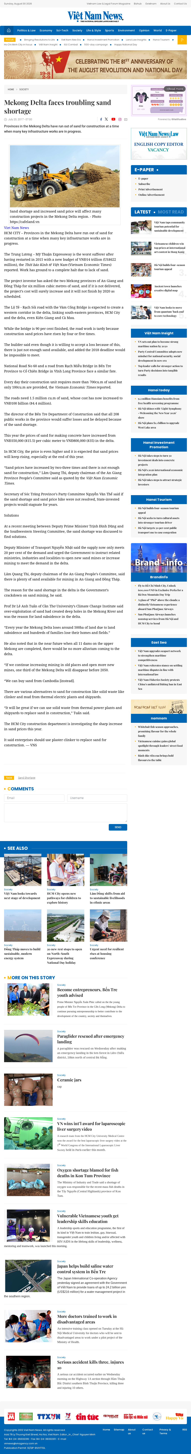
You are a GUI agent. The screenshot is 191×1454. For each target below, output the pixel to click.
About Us (165, 3)
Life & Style (93, 30)
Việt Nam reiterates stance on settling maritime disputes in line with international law (160, 670)
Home (11, 89)
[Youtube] (113, 119)
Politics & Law (26, 30)
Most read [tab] (171, 212)
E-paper (144, 170)
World (158, 30)
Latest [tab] (143, 212)
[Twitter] (106, 119)
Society (77, 30)
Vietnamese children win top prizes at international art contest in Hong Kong (169, 248)
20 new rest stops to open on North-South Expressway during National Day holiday (64, 955)
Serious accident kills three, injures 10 (90, 1364)
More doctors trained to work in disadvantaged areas (87, 1319)
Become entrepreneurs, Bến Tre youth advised (87, 992)
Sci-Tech (62, 30)
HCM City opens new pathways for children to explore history (64, 897)
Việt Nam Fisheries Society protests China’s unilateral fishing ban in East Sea (160, 684)
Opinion (144, 30)
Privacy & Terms (165, 1431)
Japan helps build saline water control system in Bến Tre (85, 1268)
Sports (109, 30)
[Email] (125, 119)
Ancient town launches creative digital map (167, 288)
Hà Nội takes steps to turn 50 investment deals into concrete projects (156, 460)
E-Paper (171, 30)
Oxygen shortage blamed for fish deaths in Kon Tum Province (87, 1172)
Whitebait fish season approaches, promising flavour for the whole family (158, 731)
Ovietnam (150, 3)
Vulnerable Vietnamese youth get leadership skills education (88, 1218)
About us (132, 1431)
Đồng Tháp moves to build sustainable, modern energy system (22, 953)
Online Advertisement (151, 194)
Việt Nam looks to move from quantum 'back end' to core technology (169, 312)
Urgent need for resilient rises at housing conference (107, 953)
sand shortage (26, 777)
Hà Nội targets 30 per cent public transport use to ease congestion (157, 530)
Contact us (147, 1431)
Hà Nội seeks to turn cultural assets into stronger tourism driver (158, 520)
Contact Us (180, 3)
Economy (46, 30)
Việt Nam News (95, 16)
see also (17, 848)
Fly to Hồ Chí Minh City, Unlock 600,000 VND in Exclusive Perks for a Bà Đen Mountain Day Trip (160, 590)
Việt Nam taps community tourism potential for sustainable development (169, 226)
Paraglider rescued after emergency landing (90, 1038)
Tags (9, 777)
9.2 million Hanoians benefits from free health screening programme (158, 401)
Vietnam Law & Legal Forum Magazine (108, 3)
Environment (126, 30)
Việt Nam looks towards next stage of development (22, 895)
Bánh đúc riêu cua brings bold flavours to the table (155, 758)
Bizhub (138, 3)
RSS (184, 1429)
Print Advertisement (150, 189)
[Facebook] (101, 119)
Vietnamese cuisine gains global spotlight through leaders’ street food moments (160, 745)
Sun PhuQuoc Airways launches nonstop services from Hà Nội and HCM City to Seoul (158, 619)
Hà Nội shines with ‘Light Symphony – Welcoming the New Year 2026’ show (159, 413)
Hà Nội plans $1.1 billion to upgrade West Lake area (158, 425)
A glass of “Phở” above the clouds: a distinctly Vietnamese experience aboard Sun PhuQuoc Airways (159, 604)
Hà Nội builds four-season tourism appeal (169, 267)
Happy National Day (125, 44)
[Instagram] (119, 119)
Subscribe (144, 184)
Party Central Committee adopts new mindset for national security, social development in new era (160, 356)
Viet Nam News (16, 227)
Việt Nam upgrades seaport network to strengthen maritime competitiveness (159, 655)
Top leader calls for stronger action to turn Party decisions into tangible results (160, 370)
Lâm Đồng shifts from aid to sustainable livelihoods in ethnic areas (107, 897)
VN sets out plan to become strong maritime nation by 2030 (158, 344)
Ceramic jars (69, 1080)
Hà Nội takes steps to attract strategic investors (160, 482)
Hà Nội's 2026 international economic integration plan (160, 472)
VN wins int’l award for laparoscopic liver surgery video (91, 1126)
